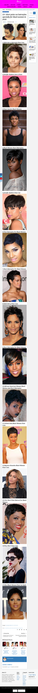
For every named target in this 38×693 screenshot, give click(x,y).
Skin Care (6, 4)
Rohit (7, 647)
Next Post (23, 633)
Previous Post (6, 633)
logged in (9, 666)
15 (17, 625)
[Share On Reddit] (1, 181)
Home (30, 6)
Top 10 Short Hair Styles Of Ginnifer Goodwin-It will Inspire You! (14, 652)
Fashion (31, 4)
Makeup (19, 6)
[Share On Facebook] (1, 174)
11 (12, 625)
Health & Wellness (11, 6)
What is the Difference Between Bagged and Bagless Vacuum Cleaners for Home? (32, 56)
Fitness (18, 4)
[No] (36, 689)
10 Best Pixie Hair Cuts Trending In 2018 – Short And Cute (23, 652)
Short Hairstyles (8, 9)
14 (16, 625)
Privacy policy (21, 690)
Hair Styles (25, 4)
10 (11, 625)
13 (15, 625)
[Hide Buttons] (0, 182)
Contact (25, 6)
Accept (15, 690)
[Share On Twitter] (1, 176)
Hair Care (13, 4)
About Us (18, 677)
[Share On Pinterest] (1, 178)
